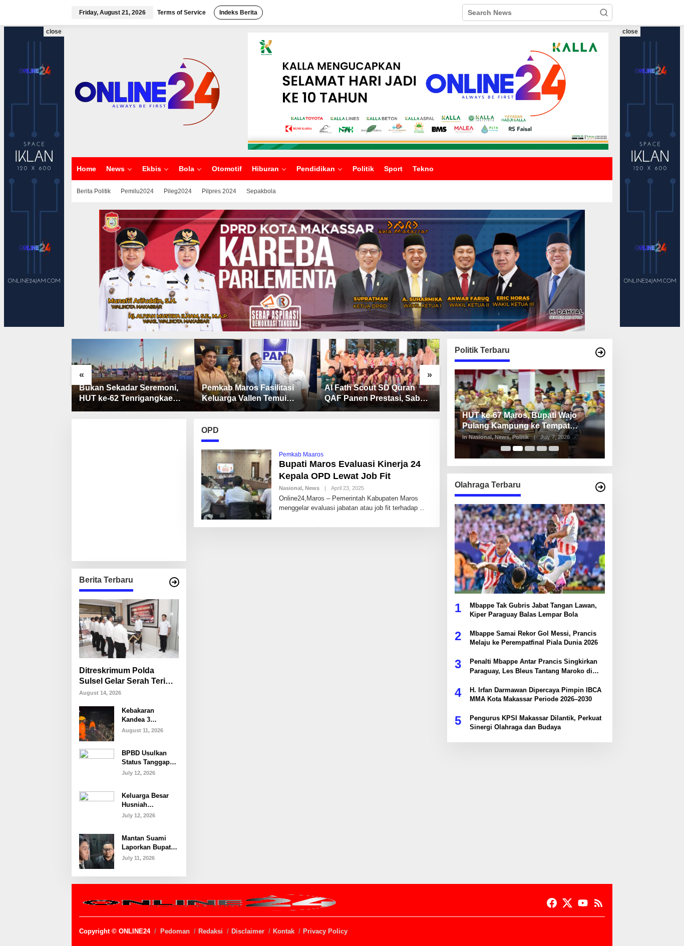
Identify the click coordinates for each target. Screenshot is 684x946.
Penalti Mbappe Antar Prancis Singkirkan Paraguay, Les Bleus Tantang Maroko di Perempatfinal (533, 666)
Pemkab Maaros (301, 454)
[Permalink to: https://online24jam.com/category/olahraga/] (600, 487)
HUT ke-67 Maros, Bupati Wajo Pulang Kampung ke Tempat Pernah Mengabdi (519, 421)
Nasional (290, 488)
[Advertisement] (154, 489)
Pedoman (175, 931)
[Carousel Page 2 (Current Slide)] (518, 448)
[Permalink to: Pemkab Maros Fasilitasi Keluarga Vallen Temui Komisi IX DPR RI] (255, 375)
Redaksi (210, 931)
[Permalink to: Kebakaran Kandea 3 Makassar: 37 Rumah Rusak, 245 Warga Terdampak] (96, 723)
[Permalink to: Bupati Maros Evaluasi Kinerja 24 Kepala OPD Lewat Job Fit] (236, 484)
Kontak (283, 931)
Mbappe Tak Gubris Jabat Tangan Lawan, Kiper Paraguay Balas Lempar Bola (533, 609)
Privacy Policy (325, 931)
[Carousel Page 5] (554, 448)
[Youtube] (582, 903)
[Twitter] (567, 903)
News (312, 488)
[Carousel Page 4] (542, 448)
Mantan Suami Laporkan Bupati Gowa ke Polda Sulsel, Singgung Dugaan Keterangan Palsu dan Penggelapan (149, 843)
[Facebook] (551, 903)
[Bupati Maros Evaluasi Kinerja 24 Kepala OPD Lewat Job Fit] (422, 508)
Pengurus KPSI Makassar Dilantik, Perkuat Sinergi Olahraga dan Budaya (535, 722)
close (54, 31)
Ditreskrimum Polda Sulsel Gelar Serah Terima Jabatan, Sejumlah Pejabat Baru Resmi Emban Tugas (128, 676)
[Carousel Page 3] (530, 448)
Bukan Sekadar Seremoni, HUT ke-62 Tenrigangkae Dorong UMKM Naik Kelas (128, 393)
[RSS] (598, 903)
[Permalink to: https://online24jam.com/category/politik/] (600, 352)
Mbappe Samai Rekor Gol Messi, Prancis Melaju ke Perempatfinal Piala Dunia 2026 (534, 637)
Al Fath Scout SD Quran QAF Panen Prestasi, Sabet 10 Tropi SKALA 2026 (375, 393)
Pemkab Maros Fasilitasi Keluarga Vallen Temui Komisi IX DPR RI (248, 393)
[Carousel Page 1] (506, 448)
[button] (603, 12)
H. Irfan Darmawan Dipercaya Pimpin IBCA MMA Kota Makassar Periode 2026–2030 (535, 694)
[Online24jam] (147, 91)
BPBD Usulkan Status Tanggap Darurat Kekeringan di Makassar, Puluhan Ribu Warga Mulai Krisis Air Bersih (147, 758)
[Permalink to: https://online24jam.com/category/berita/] (174, 582)
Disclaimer (247, 931)
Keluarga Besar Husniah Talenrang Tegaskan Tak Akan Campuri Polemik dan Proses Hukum (145, 800)
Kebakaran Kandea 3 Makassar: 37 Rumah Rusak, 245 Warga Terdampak (144, 715)
